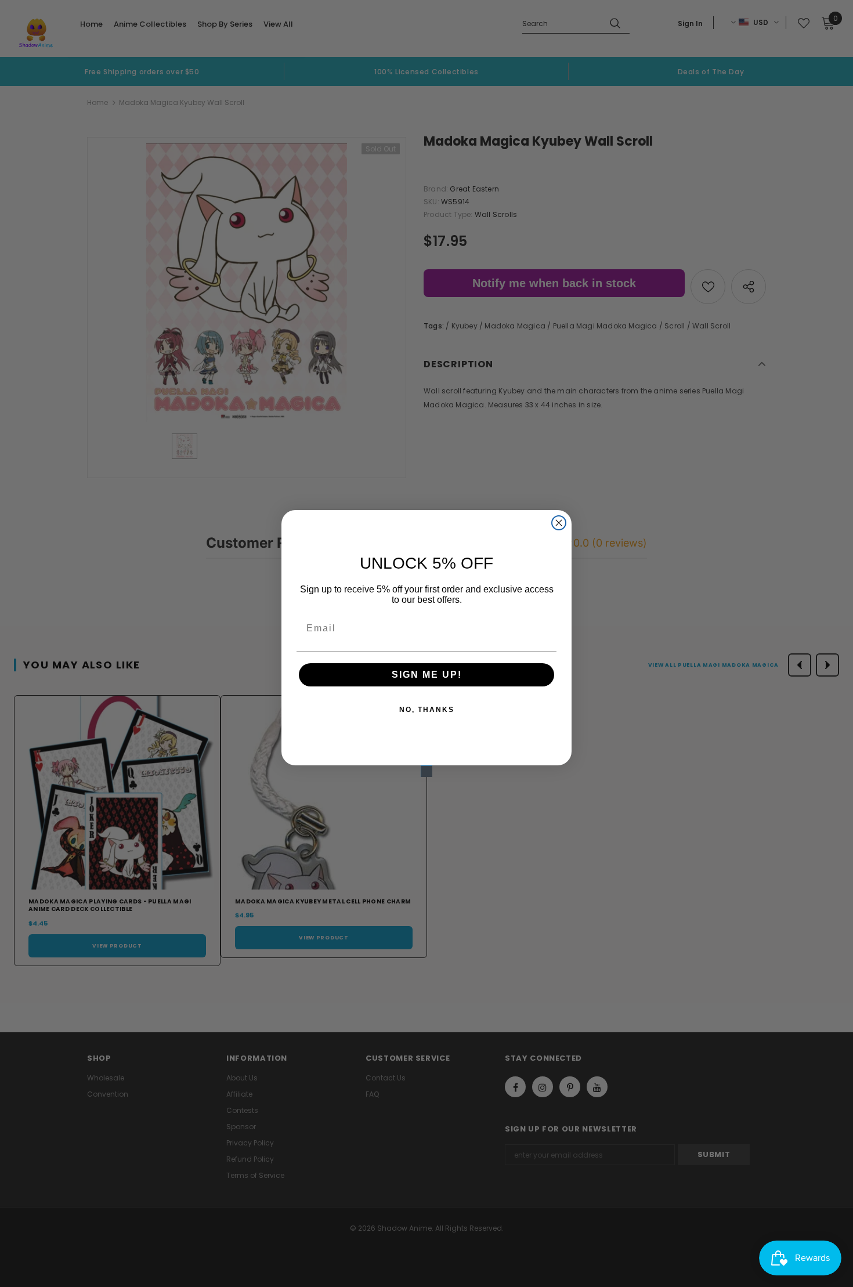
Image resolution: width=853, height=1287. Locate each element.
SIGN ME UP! (427, 674)
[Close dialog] (559, 523)
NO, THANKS (426, 710)
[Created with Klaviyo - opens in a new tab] (426, 771)
